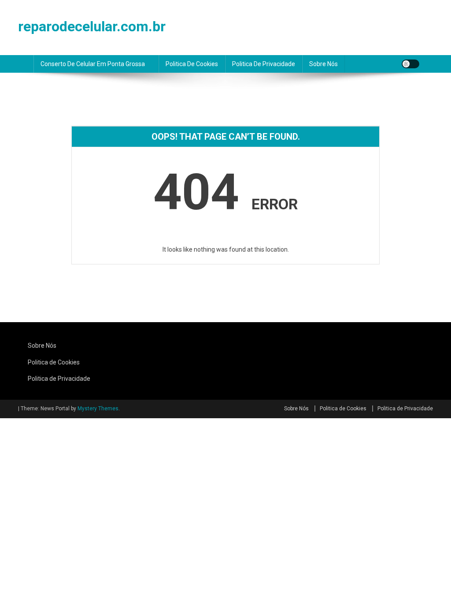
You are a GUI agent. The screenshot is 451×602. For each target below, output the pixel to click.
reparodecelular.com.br (92, 26)
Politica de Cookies (192, 63)
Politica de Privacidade (263, 63)
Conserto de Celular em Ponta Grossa (93, 63)
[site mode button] (410, 63)
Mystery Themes (98, 408)
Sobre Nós (323, 63)
